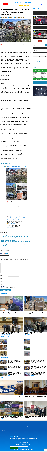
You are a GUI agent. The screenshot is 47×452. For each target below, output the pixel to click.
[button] (42, 4)
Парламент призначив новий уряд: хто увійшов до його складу (35, 396)
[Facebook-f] (11, 436)
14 (37, 61)
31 (43, 64)
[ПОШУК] (46, 45)
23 (41, 63)
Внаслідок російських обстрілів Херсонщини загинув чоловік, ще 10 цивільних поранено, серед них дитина (38, 353)
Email (1, 278)
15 (39, 61)
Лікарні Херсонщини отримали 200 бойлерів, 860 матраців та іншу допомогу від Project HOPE (38, 340)
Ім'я (1, 275)
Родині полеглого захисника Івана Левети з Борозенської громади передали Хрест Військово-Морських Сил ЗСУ (38, 373)
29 (39, 64)
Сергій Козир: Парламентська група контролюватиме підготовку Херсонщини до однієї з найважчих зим (15, 347)
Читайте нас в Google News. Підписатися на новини (40, 82)
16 (41, 61)
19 (33, 63)
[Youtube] (14, 436)
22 (39, 63)
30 (41, 64)
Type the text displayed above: (10, 287)
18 (45, 61)
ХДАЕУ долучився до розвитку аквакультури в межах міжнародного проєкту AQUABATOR (14, 340)
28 (37, 64)
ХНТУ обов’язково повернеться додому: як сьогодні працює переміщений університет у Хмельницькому (38, 367)
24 (43, 63)
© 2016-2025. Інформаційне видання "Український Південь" (23, 449)
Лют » (36, 67)
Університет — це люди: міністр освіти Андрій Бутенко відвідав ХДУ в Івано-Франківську (14, 353)
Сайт (1, 281)
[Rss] (17, 436)
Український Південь (23, 3)
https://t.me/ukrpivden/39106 (5, 163)
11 (45, 59)
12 (33, 61)
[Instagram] (12, 436)
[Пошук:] (39, 45)
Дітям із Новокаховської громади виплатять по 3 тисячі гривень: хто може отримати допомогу (14, 373)
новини (9, 161)
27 (35, 64)
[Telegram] (16, 436)
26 (33, 64)
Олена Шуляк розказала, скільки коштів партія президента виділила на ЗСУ (15, 235)
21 (37, 63)
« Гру (34, 67)
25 (45, 63)
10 (43, 59)
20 (35, 63)
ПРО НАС (40, 41)
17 (43, 61)
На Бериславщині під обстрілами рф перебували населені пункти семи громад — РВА (38, 347)
